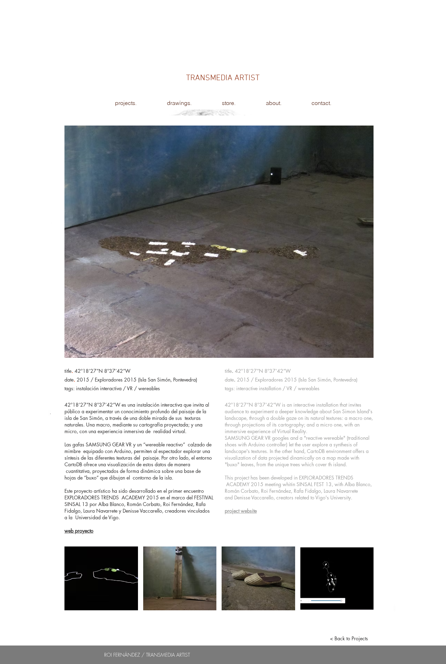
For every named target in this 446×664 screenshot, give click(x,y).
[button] (101, 578)
